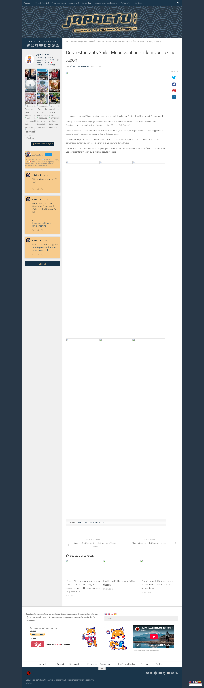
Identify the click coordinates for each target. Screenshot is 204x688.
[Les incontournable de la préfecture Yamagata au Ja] (30, 122)
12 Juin (46, 199)
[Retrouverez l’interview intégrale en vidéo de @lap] (30, 134)
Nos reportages (59, 2)
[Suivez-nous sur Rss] (57, 45)
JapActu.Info (36, 175)
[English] (106, 614)
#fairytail (47, 223)
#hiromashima (38, 223)
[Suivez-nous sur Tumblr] (45, 45)
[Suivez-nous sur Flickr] (49, 45)
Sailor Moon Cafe (94, 522)
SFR (80, 522)
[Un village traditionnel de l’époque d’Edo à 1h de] (54, 122)
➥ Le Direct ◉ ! (42, 2)
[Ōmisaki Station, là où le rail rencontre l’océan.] (42, 74)
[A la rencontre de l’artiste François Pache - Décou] (54, 110)
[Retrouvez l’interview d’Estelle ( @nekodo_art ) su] (42, 122)
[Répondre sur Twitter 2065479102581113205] (34, 230)
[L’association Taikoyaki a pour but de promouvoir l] (54, 98)
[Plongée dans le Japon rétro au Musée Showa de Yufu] (54, 86)
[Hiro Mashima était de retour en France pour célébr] (54, 74)
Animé (92, 41)
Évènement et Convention (80, 2)
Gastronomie (114, 41)
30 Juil (46, 175)
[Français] (109, 614)
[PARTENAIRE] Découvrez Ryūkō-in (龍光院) (120, 582)
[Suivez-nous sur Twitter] (28, 45)
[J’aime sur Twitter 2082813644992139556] (43, 189)
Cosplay (101, 41)
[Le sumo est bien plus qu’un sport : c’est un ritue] (30, 74)
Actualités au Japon (76, 41)
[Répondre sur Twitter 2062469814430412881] (34, 255)
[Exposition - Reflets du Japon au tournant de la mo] (42, 110)
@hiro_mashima (39, 225)
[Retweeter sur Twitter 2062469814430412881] (38, 255)
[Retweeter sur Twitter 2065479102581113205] (38, 230)
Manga (157, 41)
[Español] (115, 614)
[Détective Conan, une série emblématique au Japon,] (30, 110)
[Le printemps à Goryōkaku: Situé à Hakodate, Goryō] (42, 86)
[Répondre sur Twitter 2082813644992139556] (34, 189)
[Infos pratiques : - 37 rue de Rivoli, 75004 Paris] (42, 98)
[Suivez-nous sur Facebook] (36, 45)
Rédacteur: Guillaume (80, 66)
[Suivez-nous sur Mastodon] (53, 45)
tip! (37, 644)
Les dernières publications (106, 2)
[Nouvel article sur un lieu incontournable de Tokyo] (30, 98)
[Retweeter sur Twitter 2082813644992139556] (38, 189)
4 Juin (45, 240)
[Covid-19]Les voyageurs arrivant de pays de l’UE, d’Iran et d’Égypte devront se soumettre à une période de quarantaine (83, 586)
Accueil (27, 2)
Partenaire (125, 2)
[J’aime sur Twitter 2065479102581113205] (43, 230)
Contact (138, 2)
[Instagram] (32, 45)
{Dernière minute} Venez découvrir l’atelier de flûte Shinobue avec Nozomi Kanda (157, 584)
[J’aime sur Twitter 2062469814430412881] (43, 255)
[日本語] (112, 614)
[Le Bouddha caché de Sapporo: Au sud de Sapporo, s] (30, 86)
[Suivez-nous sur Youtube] (40, 45)
